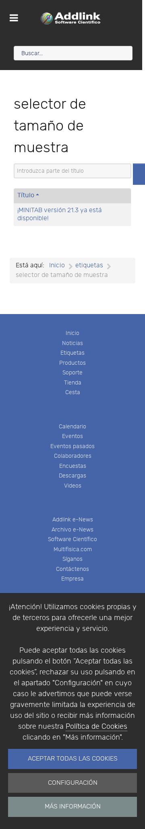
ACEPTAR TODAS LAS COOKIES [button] (73, 759)
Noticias (72, 343)
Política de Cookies (96, 726)
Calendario (72, 426)
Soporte (72, 372)
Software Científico (72, 539)
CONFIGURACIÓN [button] (72, 783)
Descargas (72, 475)
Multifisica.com (73, 549)
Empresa (72, 578)
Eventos (72, 436)
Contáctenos (72, 569)
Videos (72, 485)
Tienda (72, 382)
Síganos (72, 559)
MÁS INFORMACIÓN (73, 806)
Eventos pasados (72, 446)
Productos (72, 363)
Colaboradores (72, 456)
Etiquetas (72, 352)
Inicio (72, 333)
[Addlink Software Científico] (71, 18)
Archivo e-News (72, 529)
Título (25, 195)
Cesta (72, 392)
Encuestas (72, 466)
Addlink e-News (72, 519)
